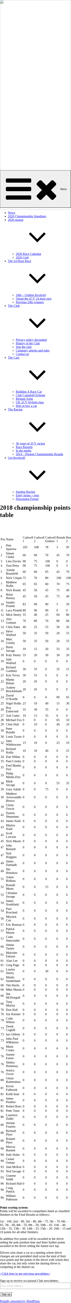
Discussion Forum (27, 499)
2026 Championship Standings (27, 216)
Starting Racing (25, 491)
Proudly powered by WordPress (20, 1301)
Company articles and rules (33, 350)
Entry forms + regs (27, 495)
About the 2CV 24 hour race (33, 298)
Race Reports (24, 447)
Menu (63, 189)
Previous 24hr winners (30, 302)
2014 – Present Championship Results (39, 454)
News (11, 212)
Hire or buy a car (26, 406)
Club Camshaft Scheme (30, 395)
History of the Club (28, 343)
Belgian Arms (24, 398)
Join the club (24, 347)
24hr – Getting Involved (31, 295)
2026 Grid (22, 257)
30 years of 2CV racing (30, 443)
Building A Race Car (29, 391)
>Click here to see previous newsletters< (25, 1273)
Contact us (22, 354)
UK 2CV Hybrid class (30, 402)
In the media (23, 450)
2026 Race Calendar (28, 254)
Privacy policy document (31, 339)
